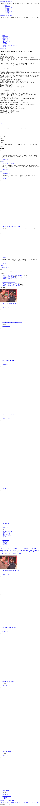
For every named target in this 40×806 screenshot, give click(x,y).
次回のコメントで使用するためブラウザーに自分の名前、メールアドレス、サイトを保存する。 (20, 144)
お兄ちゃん (2, 548)
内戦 (30, 548)
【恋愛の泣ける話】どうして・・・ (7, 173)
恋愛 (35, 550)
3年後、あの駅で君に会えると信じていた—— (9, 360)
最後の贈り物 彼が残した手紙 (6, 484)
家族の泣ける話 (5, 39)
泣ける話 (5, 553)
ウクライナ (10, 548)
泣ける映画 (4, 43)
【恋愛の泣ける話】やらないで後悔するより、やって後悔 (11, 226)
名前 (1, 138)
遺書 (33, 553)
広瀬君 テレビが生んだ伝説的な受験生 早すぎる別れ (12, 275)
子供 (18, 550)
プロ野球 (15, 548)
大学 (13, 550)
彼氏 (31, 550)
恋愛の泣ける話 (5, 40)
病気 (23, 553)
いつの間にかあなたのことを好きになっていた (11, 284)
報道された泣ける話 (6, 37)
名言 (8, 550)
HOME (3, 35)
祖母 (26, 553)
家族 (21, 550)
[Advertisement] (20, 26)
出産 (33, 548)
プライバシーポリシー (6, 796)
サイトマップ (5, 798)
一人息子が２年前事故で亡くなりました (10, 283)
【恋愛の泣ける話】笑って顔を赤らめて (8, 163)
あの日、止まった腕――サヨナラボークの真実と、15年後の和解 (12, 322)
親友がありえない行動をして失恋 (8, 282)
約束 (28, 553)
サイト (1, 142)
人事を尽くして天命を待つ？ (7, 278)
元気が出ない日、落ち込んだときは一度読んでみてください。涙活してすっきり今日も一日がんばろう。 (20, 802)
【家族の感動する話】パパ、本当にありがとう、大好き (12, 277)
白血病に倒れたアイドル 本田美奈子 (8, 414)
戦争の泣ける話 (5, 42)
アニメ (6, 548)
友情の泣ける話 (5, 38)
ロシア (22, 548)
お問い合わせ (5, 797)
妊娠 (15, 550)
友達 (5, 550)
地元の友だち (4, 257)
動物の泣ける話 (5, 36)
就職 (24, 550)
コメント (2, 136)
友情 (2, 550)
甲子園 (20, 553)
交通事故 (26, 548)
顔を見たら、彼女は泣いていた (8, 276)
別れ (36, 548)
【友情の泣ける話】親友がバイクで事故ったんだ (11, 285)
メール (2, 140)
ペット (19, 548)
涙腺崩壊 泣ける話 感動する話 (6, 1)
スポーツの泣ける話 (6, 41)
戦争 (18, 551)
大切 (10, 550)
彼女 (27, 550)
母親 (33, 551)
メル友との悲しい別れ (5, 523)
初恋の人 (4, 279)
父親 (12, 553)
